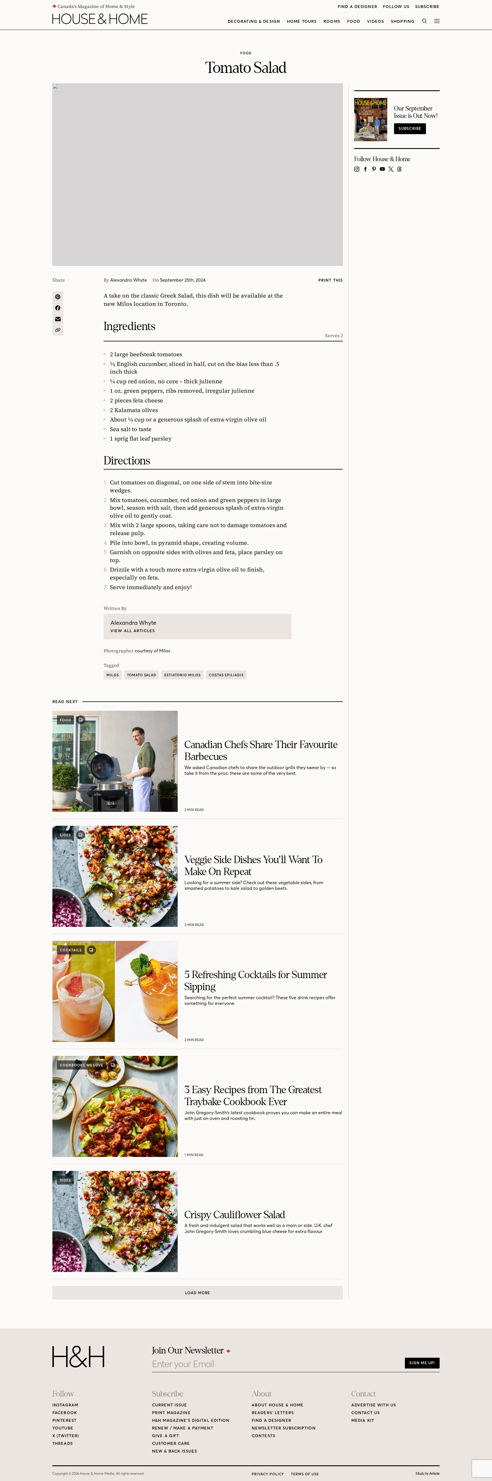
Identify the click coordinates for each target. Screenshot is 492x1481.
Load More (197, 1293)
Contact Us (365, 1412)
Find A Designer (357, 6)
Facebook (64, 1412)
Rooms (331, 21)
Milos (112, 675)
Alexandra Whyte (128, 280)
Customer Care (171, 1443)
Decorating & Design (254, 21)
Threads (62, 1443)
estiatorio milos (182, 675)
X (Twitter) (65, 1435)
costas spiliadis (226, 675)
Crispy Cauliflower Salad (234, 1214)
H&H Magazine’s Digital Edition (191, 1420)
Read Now (194, 810)
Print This (330, 280)
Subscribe (427, 6)
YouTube (62, 1428)
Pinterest (64, 1420)
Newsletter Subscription (284, 1428)
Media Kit (362, 1420)
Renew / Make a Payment (182, 1428)
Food (353, 21)
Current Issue (169, 1405)
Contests (263, 1435)
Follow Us (396, 6)
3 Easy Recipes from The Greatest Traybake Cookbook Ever (253, 1095)
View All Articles (132, 630)
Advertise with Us (373, 1405)
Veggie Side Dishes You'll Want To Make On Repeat (253, 865)
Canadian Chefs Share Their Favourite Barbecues (261, 750)
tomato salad (142, 675)
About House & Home (278, 1405)
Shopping (403, 21)
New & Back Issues (174, 1451)
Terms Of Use (305, 1474)
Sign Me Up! (422, 1363)
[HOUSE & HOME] (99, 18)
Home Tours (302, 21)
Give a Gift (165, 1435)
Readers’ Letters (273, 1412)
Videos (375, 21)
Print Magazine (171, 1412)
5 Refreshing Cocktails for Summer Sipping (255, 980)
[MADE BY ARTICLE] (427, 1474)
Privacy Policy (268, 1474)
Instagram (65, 1405)
